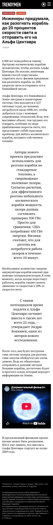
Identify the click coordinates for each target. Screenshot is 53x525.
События (21, 13)
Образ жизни (8, 13)
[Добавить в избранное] (44, 4)
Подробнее (33, 486)
